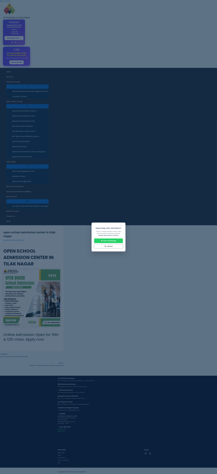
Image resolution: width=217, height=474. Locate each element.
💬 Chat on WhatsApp (108, 241)
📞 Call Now (109, 246)
